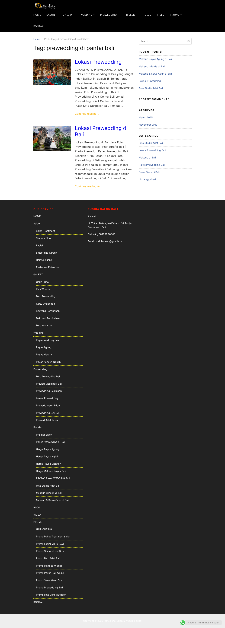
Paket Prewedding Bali (152, 164)
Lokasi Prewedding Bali (152, 150)
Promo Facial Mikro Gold (50, 543)
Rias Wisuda (43, 289)
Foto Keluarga (44, 325)
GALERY (68, 14)
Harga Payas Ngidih (47, 456)
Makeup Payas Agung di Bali (155, 59)
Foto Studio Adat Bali (151, 88)
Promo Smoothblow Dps (50, 551)
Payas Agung (43, 347)
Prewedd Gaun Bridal (48, 405)
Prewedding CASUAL (48, 412)
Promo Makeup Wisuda (49, 565)
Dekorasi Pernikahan (48, 318)
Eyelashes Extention (47, 267)
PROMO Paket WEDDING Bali (53, 478)
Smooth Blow (43, 238)
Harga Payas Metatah (48, 463)
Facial (39, 245)
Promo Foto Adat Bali (48, 558)
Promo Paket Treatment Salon (53, 536)
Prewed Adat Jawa (47, 420)
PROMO (174, 14)
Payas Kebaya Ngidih (48, 361)
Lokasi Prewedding (98, 62)
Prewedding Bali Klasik (49, 390)
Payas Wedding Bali (47, 340)
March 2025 (146, 117)
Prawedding (108, 14)
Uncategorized (147, 179)
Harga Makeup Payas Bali (51, 471)
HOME (37, 14)
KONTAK (38, 26)
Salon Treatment (45, 230)
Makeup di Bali (147, 157)
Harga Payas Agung (47, 449)
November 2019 (148, 124)
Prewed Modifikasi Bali (49, 383)
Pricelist (131, 14)
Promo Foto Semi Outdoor (51, 594)
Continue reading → (87, 113)
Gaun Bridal (42, 281)
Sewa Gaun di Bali (149, 172)
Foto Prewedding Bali (48, 376)
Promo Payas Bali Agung (50, 572)
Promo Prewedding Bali (49, 587)
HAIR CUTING (44, 529)
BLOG (148, 14)
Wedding (86, 14)
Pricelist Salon (44, 434)
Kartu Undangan (45, 303)
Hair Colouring (44, 259)
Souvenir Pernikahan (48, 310)
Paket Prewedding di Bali (50, 441)
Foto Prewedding (46, 296)
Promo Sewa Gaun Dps (49, 580)
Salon (50, 14)
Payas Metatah (44, 354)
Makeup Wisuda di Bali (152, 66)
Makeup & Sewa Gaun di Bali (155, 73)
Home (36, 39)
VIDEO (161, 14)
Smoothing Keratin (46, 252)
